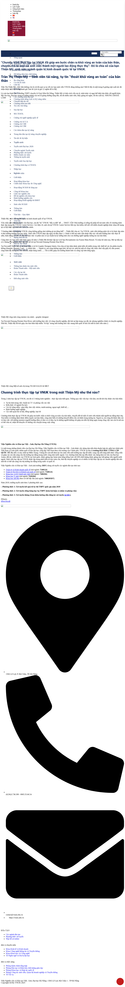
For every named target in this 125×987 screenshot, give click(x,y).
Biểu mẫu (17, 223)
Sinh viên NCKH (20, 204)
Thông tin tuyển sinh (22, 157)
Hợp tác (17, 231)
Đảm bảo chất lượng (22, 70)
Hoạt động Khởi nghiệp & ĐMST (27, 200)
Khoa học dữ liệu (12, 478)
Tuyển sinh (18, 142)
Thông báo (17, 11)
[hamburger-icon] (94, 53)
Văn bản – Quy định (22, 214)
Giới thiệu (17, 177)
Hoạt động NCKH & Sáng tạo (25, 187)
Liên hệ (15, 13)
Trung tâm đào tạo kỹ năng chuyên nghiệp (30, 134)
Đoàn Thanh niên (20, 274)
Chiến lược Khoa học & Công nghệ (27, 183)
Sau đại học (18, 110)
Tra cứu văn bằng (20, 106)
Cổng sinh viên (18, 9)
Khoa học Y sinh (12, 476)
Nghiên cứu (19, 173)
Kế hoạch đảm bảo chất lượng (25, 76)
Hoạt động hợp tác (21, 250)
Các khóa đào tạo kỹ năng (24, 130)
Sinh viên (18, 262)
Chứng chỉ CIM (20, 126)
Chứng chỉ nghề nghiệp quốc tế (26, 118)
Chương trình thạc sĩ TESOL (25, 165)
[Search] (102, 54)
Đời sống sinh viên (21, 278)
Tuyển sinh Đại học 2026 (23, 146)
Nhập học (17, 169)
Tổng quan (18, 58)
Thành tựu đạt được (21, 66)
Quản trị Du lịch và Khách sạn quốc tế (21, 472)
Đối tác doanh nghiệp (22, 246)
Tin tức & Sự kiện (21, 138)
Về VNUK (18, 53)
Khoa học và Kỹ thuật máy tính (18, 474)
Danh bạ (16, 5)
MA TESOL (19, 114)
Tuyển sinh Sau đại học (23, 161)
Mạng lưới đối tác (20, 237)
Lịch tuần (16, 7)
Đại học (17, 93)
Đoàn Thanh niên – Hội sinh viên (27, 268)
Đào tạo (17, 89)
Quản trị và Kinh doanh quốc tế (18, 470)
